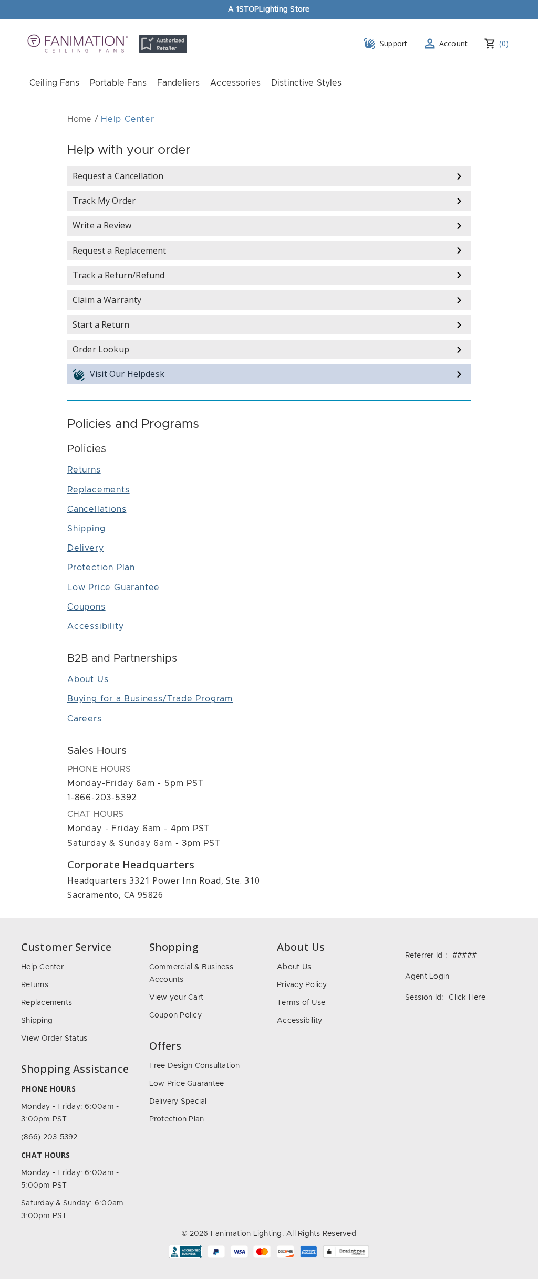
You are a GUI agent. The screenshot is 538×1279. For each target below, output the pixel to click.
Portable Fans (118, 83)
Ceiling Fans (54, 83)
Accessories (235, 83)
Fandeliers (178, 83)
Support (394, 43)
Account (453, 43)
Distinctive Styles (306, 83)
